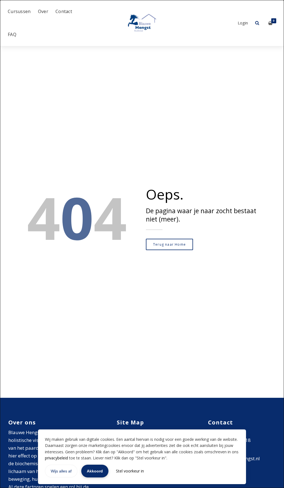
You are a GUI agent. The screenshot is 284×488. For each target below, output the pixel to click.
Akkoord (95, 471)
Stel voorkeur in (130, 471)
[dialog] (142, 244)
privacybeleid (56, 458)
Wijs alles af (61, 471)
